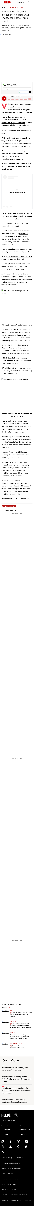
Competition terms (9, 1184)
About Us (5, 1125)
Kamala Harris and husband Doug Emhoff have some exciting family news (16, 166)
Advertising (6, 1129)
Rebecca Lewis (11, 84)
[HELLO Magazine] (7, 2)
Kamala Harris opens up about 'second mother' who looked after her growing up (16, 360)
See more (5, 1007)
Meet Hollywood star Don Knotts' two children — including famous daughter (21, 1014)
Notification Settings (10, 1179)
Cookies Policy (18, 1158)
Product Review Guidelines (20, 1200)
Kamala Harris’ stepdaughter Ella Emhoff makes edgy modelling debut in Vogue (17, 1078)
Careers (5, 1200)
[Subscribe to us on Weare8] (28, 1146)
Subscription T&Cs (25, 1129)
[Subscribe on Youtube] (5, 1146)
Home (4, 7)
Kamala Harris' (26, 104)
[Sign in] (28, 2)
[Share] (30, 92)
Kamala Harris (9, 510)
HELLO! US (15, 499)
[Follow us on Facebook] (13, 1141)
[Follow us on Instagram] (5, 1141)
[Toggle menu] (2, 2)
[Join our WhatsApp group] (5, 1152)
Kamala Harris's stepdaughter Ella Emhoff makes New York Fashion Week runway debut (16, 1090)
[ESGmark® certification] (15, 1115)
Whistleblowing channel (11, 1168)
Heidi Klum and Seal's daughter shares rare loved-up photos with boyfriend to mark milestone (19, 1036)
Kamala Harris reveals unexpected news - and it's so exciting (15, 1068)
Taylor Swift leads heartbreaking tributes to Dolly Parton (20, 1047)
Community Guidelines (10, 1163)
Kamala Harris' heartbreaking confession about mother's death (14, 1100)
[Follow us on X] (21, 1141)
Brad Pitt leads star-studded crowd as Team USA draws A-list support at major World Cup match (20, 1025)
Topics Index (22, 1134)
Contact (5, 1134)
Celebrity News (16, 7)
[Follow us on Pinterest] (21, 1146)
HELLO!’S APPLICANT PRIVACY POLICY (14, 1195)
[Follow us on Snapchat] (13, 1146)
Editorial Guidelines (9, 1189)
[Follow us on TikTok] (28, 1141)
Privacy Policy (7, 1173)
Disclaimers (6, 1158)
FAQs (19, 1125)
